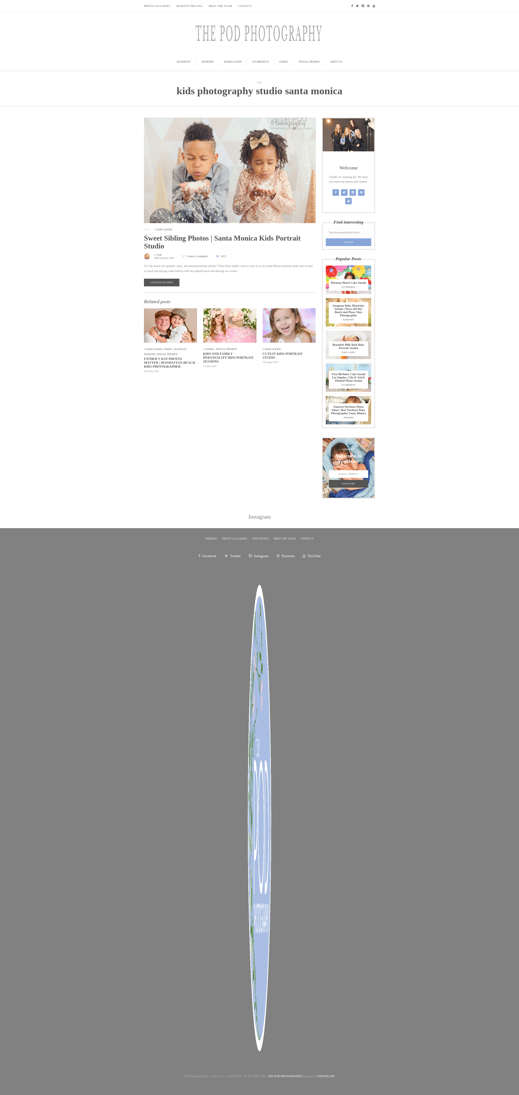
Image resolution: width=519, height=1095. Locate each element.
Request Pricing (190, 6)
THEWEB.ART (326, 1076)
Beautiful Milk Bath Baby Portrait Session (348, 346)
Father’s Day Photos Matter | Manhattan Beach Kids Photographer (169, 362)
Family (283, 61)
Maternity (184, 61)
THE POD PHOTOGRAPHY (285, 1076)
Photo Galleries (157, 6)
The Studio (260, 538)
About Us (336, 61)
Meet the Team (285, 538)
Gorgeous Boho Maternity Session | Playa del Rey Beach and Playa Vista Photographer (348, 310)
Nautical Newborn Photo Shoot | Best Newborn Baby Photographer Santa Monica (348, 410)
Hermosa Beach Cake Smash (348, 282)
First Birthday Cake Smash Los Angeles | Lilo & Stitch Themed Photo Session (348, 377)
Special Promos (309, 61)
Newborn (207, 61)
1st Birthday (260, 61)
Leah (159, 254)
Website (211, 538)
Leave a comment (197, 256)
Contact (245, 6)
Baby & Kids (164, 229)
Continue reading (161, 282)
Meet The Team (220, 6)
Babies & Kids (233, 61)
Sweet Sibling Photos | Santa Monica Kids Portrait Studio (222, 242)
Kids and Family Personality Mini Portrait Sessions (228, 357)
